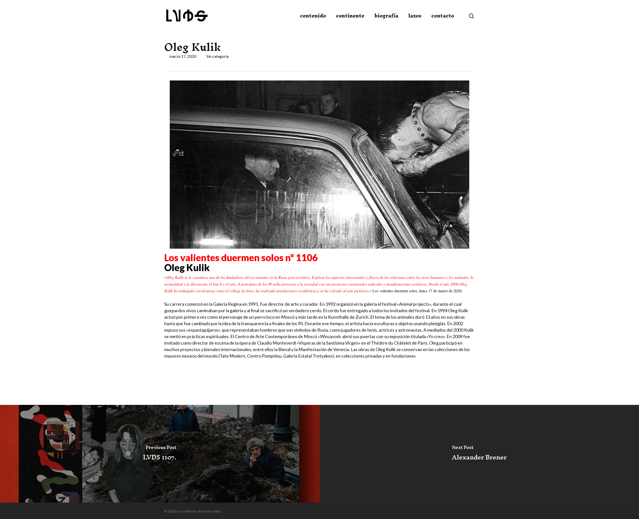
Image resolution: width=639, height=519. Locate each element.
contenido (313, 15)
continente (350, 15)
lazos (414, 15)
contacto (442, 15)
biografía (386, 15)
